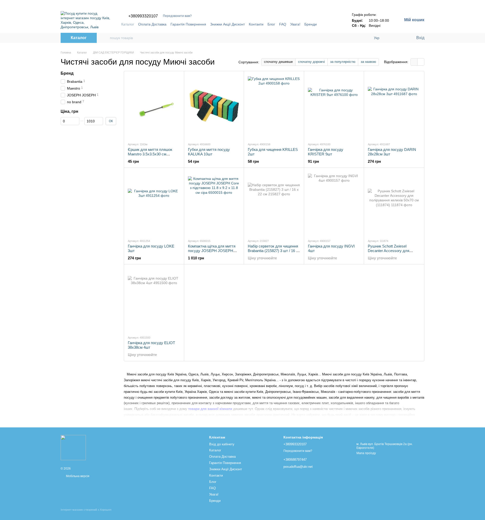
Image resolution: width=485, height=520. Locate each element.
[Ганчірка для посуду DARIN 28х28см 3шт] (394, 106)
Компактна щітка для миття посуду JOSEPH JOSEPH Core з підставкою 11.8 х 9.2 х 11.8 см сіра (213, 253)
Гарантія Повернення (188, 24)
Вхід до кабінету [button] (221, 444)
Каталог (127, 24)
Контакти (256, 24)
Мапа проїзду (366, 453)
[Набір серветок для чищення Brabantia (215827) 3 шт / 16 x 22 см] (274, 203)
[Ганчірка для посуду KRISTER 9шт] (334, 106)
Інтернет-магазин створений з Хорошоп (86, 509)
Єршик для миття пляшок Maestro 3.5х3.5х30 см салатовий (150, 154)
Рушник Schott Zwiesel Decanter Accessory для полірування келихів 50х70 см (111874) (394, 253)
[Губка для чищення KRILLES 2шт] (274, 106)
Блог (271, 24)
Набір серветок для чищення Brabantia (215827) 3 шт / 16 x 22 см (273, 250)
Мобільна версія (77, 476)
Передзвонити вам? (177, 16)
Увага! (295, 24)
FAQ (282, 24)
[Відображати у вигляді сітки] (414, 62)
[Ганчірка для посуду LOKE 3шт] (154, 203)
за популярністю (342, 62)
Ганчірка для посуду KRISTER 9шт (325, 151)
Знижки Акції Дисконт (227, 24)
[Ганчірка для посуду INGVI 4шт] (334, 203)
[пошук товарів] (106, 38)
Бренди (310, 24)
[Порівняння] (391, 37)
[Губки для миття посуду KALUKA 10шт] (214, 106)
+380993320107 (143, 16)
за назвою (368, 62)
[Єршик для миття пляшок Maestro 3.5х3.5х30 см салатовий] (154, 106)
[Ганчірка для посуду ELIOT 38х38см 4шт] (154, 299)
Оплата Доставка (152, 24)
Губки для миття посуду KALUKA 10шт (209, 151)
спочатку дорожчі (311, 62)
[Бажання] (401, 37)
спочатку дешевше (278, 62)
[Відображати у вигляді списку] (421, 62)
